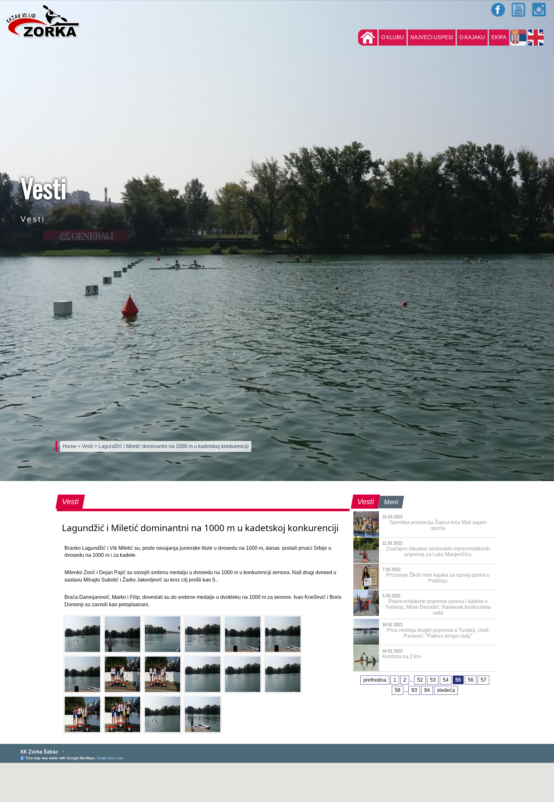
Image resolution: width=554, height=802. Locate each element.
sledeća (446, 690)
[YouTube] (519, 10)
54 (446, 680)
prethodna (374, 680)
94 (427, 690)
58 (397, 690)
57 (483, 680)
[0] (82, 634)
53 (433, 680)
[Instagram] (539, 10)
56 (471, 680)
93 (414, 690)
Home (70, 446)
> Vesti (86, 446)
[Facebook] (498, 10)
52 (420, 680)
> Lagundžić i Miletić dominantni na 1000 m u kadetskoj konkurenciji (171, 446)
